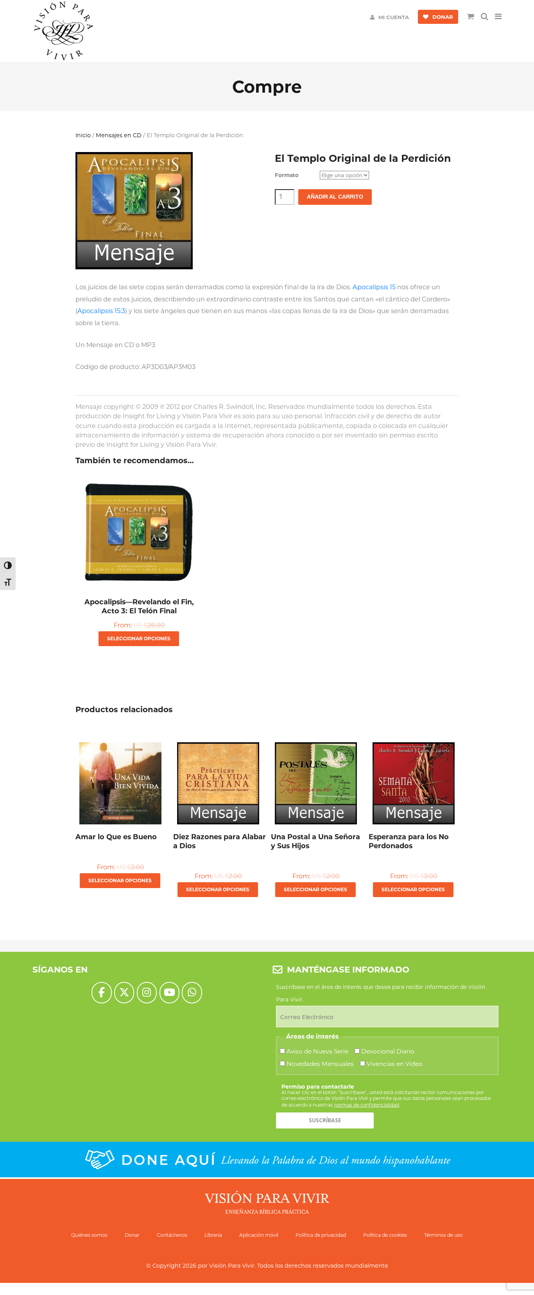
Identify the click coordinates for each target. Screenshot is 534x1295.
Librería (213, 1235)
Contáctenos (172, 1235)
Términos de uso (443, 1235)
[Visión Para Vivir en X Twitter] (124, 992)
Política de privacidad (321, 1235)
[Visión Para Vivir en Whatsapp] (192, 992)
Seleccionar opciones (138, 638)
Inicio (83, 135)
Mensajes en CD (119, 135)
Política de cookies (385, 1235)
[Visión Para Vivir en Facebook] (101, 992)
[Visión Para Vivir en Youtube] (169, 992)
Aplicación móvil (258, 1235)
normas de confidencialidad (366, 1105)
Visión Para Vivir (231, 1265)
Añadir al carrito (335, 197)
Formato (287, 175)
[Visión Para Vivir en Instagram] (147, 992)
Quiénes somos (89, 1235)
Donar (132, 1235)
